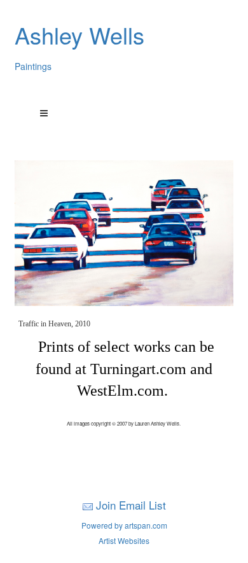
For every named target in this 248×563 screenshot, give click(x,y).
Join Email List (131, 505)
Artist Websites (124, 540)
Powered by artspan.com (124, 525)
